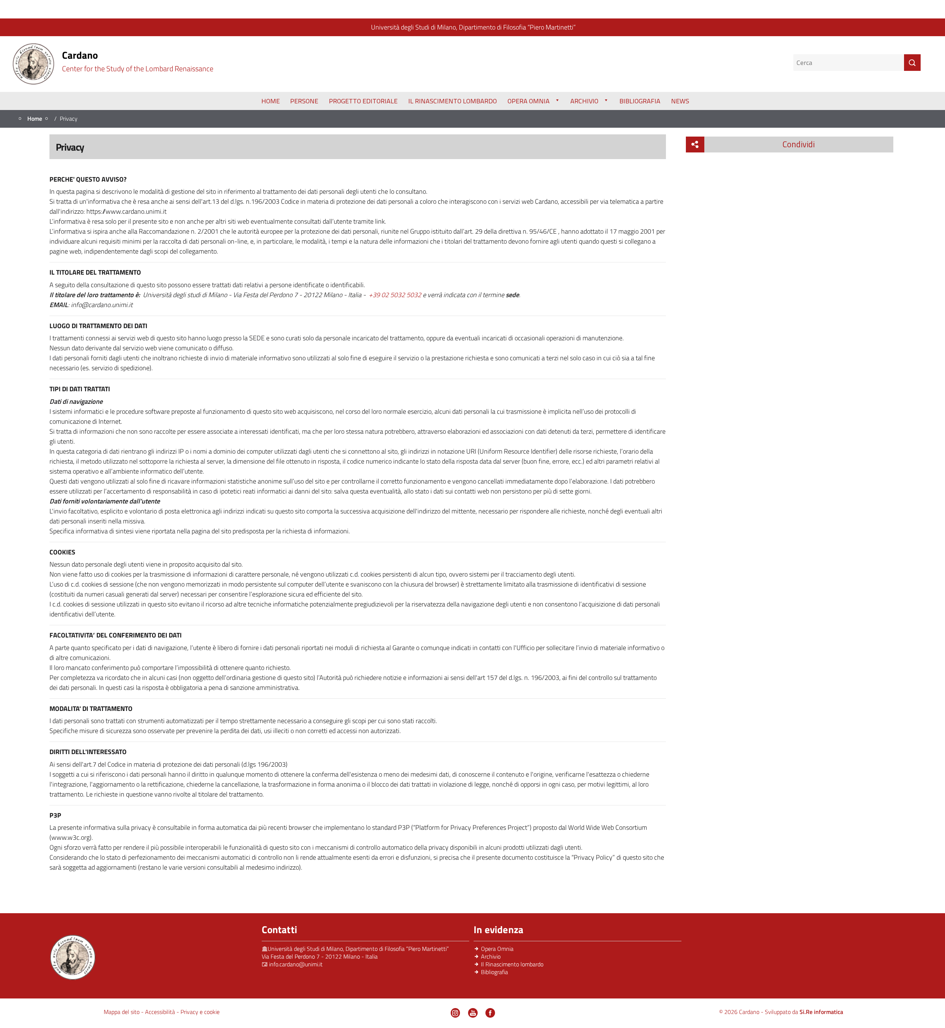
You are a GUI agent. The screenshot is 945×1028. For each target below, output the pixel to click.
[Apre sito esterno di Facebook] (490, 1013)
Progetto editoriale (363, 101)
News (680, 101)
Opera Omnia (529, 101)
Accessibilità (160, 1011)
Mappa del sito (122, 1011)
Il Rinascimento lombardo (512, 964)
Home (270, 101)
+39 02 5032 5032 (395, 295)
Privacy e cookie (200, 1011)
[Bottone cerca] (912, 62)
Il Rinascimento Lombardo (452, 101)
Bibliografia (639, 101)
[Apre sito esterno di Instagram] (455, 1013)
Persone (304, 101)
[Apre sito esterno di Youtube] (473, 1013)
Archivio (584, 101)
